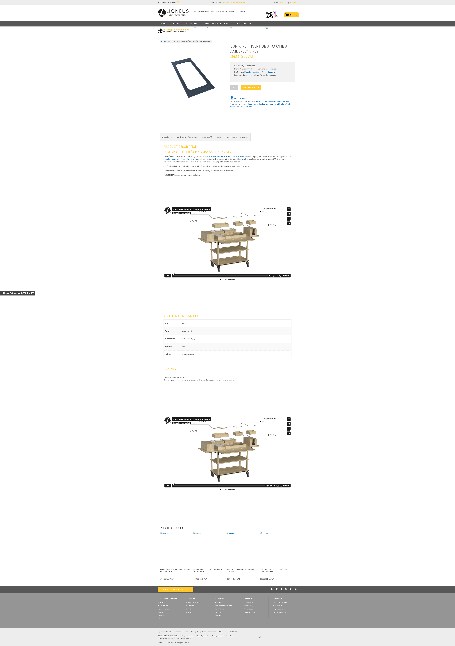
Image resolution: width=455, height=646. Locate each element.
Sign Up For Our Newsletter (175, 589)
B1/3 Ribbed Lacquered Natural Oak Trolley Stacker (227, 156)
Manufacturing (191, 606)
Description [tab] (167, 137)
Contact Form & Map (280, 602)
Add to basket (251, 87)
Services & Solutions (217, 23)
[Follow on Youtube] (295, 589)
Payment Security (249, 612)
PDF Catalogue (240, 98)
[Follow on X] (277, 589)
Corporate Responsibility (223, 606)
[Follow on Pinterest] (291, 589)
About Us (218, 602)
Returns (160, 619)
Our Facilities (219, 609)
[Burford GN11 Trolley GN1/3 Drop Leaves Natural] (276, 548)
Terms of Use (248, 609)
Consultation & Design (193, 602)
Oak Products (246, 107)
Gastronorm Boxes (238, 104)
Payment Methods (164, 609)
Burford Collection (285, 101)
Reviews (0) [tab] (207, 137)
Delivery (278, 2)
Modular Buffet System (276, 104)
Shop (170, 41)
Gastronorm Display (256, 104)
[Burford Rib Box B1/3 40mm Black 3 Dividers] (243, 548)
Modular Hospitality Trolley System (259, 72)
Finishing (189, 612)
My (292, 2)
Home (163, 23)
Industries (192, 23)
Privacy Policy (248, 606)
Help (174, 2)
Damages (161, 616)
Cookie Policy (248, 602)
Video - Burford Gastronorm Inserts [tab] (232, 137)
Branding (189, 609)
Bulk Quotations (163, 606)
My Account (161, 602)
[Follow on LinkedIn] (272, 589)
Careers (218, 616)
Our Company (243, 23)
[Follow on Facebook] (281, 589)
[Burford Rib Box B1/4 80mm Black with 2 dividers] (209, 548)
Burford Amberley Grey (266, 101)
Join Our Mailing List (279, 612)
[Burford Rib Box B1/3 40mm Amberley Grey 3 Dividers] (176, 548)
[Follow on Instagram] (286, 589)
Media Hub (218, 612)
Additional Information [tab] (187, 137)
